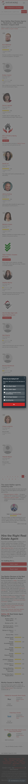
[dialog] (14, 392)
